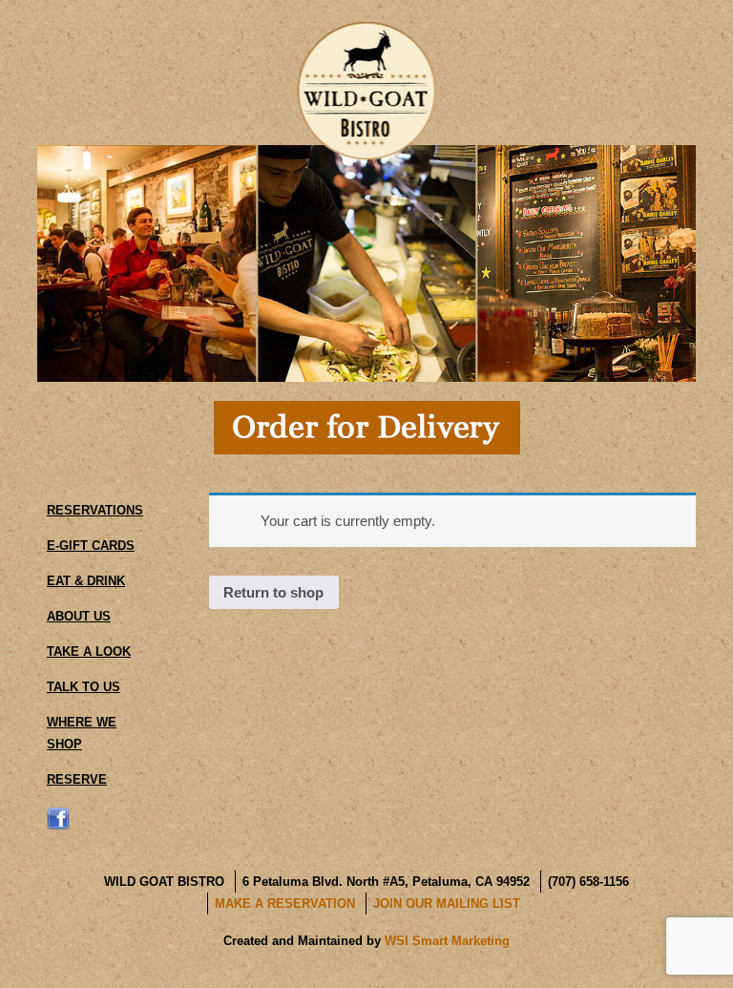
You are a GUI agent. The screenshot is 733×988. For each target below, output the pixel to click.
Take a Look (89, 651)
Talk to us (83, 687)
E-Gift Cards (91, 545)
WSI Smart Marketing (447, 941)
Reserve (77, 779)
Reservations (95, 510)
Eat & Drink (86, 581)
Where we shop (81, 733)
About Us (79, 616)
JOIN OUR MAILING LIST (446, 903)
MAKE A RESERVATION (285, 903)
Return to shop (273, 592)
